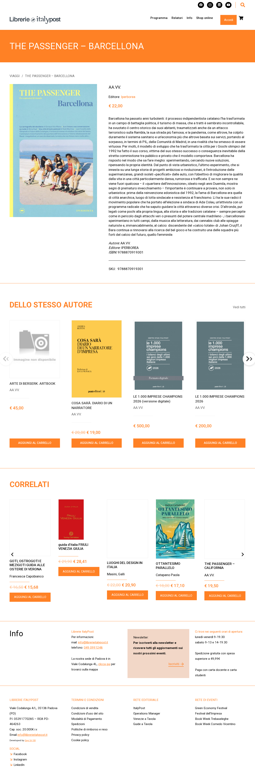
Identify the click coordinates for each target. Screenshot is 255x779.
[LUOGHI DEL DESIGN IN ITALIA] (127, 528)
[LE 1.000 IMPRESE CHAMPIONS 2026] (220, 355)
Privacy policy (80, 735)
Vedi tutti (239, 307)
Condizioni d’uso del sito (87, 713)
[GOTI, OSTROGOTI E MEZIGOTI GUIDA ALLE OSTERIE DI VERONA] (30, 527)
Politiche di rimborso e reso (89, 729)
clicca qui (104, 664)
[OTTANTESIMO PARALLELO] (176, 529)
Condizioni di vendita (84, 708)
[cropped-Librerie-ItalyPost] (35, 20)
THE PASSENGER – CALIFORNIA (219, 566)
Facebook (20, 754)
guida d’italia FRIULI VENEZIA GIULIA (73, 547)
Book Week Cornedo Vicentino (215, 724)
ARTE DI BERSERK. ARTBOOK (32, 384)
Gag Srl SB (30, 740)
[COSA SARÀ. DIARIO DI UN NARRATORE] (97, 359)
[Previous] (12, 554)
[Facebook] (201, 5)
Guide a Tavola (142, 724)
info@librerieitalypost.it (93, 642)
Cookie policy (80, 740)
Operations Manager (147, 713)
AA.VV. (115, 87)
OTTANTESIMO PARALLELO (168, 566)
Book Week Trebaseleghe (212, 719)
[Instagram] (210, 5)
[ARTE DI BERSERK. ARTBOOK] (35, 349)
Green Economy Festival (211, 708)
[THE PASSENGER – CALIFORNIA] (224, 529)
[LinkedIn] (219, 5)
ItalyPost (139, 708)
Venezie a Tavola (144, 719)
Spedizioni (78, 724)
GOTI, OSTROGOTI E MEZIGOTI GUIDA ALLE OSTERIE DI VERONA (27, 565)
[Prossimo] (242, 554)
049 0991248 (93, 647)
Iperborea (128, 97)
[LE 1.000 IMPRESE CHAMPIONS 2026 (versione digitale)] (158, 355)
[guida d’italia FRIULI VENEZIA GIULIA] (78, 519)
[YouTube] (228, 5)
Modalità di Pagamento (86, 719)
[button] (243, 5)
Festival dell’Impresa (208, 713)
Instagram (20, 759)
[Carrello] (241, 18)
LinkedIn (19, 765)
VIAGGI (15, 76)
